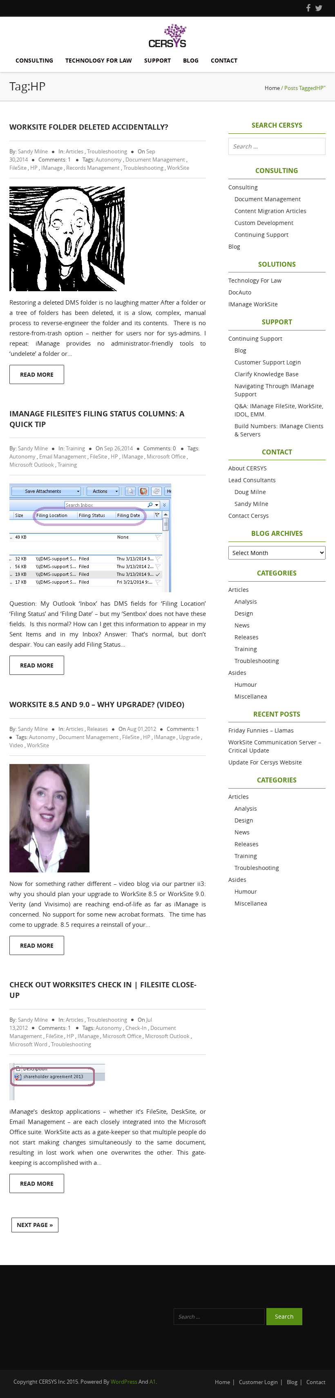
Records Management (93, 167)
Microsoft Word (28, 1044)
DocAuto (239, 292)
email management (62, 456)
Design (243, 613)
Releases (97, 729)
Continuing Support (261, 234)
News (242, 625)
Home (272, 88)
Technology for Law (98, 60)
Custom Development (263, 223)
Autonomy (109, 159)
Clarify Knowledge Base (266, 374)
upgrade (189, 737)
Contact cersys (248, 515)
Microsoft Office (166, 456)
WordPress (124, 1381)
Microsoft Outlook (31, 464)
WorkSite (178, 167)
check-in (136, 1028)
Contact (224, 60)
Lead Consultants (252, 480)
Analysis (245, 601)
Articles (74, 151)
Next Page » (35, 1225)
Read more (37, 374)
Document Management (155, 159)
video (16, 745)
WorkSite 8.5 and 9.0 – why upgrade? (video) (96, 704)
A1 (153, 1381)
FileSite (18, 167)
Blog (191, 60)
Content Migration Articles (270, 211)
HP (34, 167)
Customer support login (267, 362)
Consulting (34, 60)
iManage (52, 167)
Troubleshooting (107, 151)
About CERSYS (247, 468)
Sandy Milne (33, 151)
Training (75, 448)
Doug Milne (250, 492)
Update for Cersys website (265, 762)
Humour (245, 684)
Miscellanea (250, 696)
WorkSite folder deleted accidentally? (88, 127)
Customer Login (258, 1382)
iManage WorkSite (253, 304)
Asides (237, 673)
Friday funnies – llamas (261, 730)
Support (157, 60)
